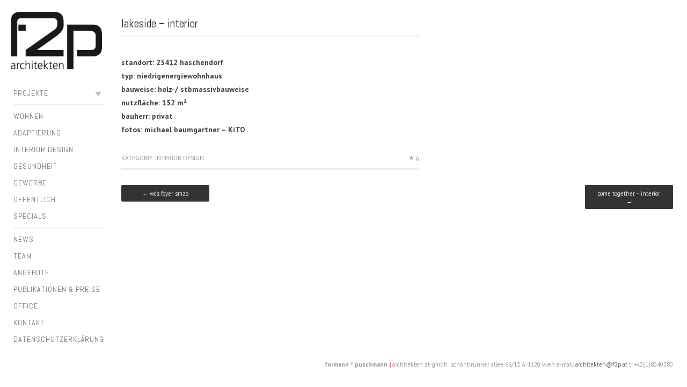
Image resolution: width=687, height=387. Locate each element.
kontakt (29, 322)
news (23, 239)
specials (30, 216)
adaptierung (37, 133)
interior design (43, 149)
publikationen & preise (56, 289)
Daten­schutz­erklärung (58, 339)
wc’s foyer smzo (165, 193)
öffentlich (34, 199)
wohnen (28, 116)
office (25, 306)
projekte (30, 93)
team (22, 256)
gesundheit (35, 166)
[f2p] (56, 42)
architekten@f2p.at (601, 364)
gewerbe (30, 183)
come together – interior (629, 197)
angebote (31, 272)
